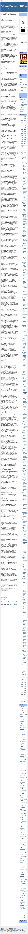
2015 (22, 139)
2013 (22, 143)
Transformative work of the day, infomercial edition (24, 239)
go (20, 832)
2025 (22, 118)
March (23, 671)
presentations (22, 871)
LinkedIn (21, 80)
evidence (21, 797)
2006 (22, 694)
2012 (22, 682)
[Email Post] (16, 588)
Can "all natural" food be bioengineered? (24, 178)
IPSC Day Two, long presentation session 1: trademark (24, 485)
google (21, 834)
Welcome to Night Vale (24, 326)
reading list (22, 879)
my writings (22, 854)
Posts (22, 68)
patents (21, 862)
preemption (22, 869)
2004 (22, 699)
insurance (22, 836)
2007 (22, 692)
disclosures (22, 787)
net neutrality (22, 856)
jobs (20, 840)
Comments (23, 70)
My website (22, 107)
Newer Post (3, 601)
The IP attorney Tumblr (24, 406)
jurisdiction (22, 842)
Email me (22, 109)
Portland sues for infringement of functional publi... (24, 249)
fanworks (21, 815)
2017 (22, 135)
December (24, 145)
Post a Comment (4, 599)
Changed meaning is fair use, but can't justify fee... (24, 417)
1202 (21, 708)
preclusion (22, 867)
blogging (21, 725)
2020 (22, 129)
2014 (22, 141)
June (23, 664)
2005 (22, 696)
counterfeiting (22, 761)
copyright (13, 592)
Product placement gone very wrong (24, 435)
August (23, 160)
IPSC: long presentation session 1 (24, 515)
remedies (22, 881)
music (21, 850)
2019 (22, 131)
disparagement (23, 790)
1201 (21, 706)
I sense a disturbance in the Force (24, 645)
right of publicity (23, 883)
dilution (21, 785)
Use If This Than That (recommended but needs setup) (23, 87)
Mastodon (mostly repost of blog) (23, 104)
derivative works (23, 778)
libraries (21, 844)
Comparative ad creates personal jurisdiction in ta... (24, 540)
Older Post (16, 601)
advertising (22, 714)
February (24, 674)
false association (23, 802)
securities (22, 890)
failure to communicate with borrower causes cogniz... (24, 390)
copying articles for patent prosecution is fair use (24, 612)
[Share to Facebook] (5, 590)
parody (21, 858)
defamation (22, 777)
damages (22, 773)
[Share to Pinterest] (7, 590)
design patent (22, 782)
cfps (21, 732)
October (24, 152)
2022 (22, 125)
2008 (22, 690)
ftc (20, 824)
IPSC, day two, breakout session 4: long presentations (24, 455)
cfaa (21, 730)
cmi (20, 737)
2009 (22, 688)
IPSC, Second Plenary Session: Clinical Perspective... (24, 444)
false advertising (23, 799)
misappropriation (23, 845)
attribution (22, 721)
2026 (22, 116)
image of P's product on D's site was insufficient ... (24, 551)
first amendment (23, 821)
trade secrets (22, 902)
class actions (22, 734)
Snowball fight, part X (24, 299)
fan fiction (22, 813)
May (23, 666)
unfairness (22, 915)
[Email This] (1, 590)
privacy (21, 874)
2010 (22, 686)
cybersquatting (23, 770)
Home (9, 601)
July (23, 662)
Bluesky (21, 111)
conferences (6, 592)
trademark (22, 905)
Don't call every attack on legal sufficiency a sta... (24, 356)
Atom (21, 79)
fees (21, 819)
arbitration (22, 717)
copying (21, 757)
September (24, 157)
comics (21, 739)
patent (21, 860)
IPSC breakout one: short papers (24, 522)
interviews (22, 838)
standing (21, 891)
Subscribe (23, 30)
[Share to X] (4, 590)
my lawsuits (22, 852)
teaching (21, 895)
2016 (22, 137)
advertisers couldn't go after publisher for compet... (24, 318)
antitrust (21, 716)
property (21, 877)
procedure (22, 876)
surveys (21, 893)
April (23, 669)
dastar (21, 775)
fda (20, 817)
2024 (22, 120)
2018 (22, 133)
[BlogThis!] (3, 590)
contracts (10, 592)
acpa (21, 712)
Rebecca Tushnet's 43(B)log (14, 6)
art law (21, 719)
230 (20, 710)
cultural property (23, 766)
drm (20, 795)
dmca (21, 793)
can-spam (22, 729)
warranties (22, 917)
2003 (22, 701)
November (24, 149)
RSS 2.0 (21, 82)
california (21, 727)
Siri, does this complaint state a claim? (24, 399)
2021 (22, 127)
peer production (23, 864)
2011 (22, 684)
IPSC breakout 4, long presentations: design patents (24, 496)
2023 (22, 122)
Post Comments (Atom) (12, 604)
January (24, 678)
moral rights (22, 849)
